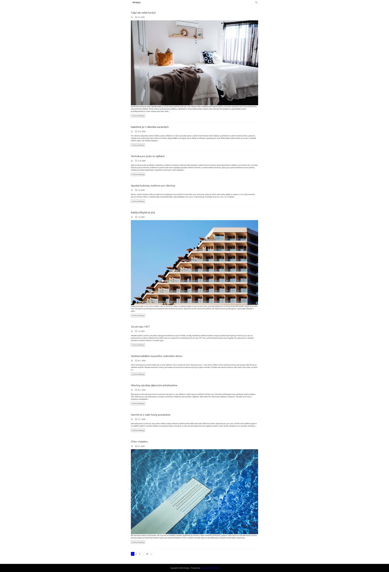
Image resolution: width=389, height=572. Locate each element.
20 (147, 554)
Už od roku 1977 (140, 326)
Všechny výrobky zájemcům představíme (154, 385)
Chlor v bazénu (139, 441)
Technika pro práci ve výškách (148, 156)
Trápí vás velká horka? (143, 12)
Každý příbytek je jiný (143, 212)
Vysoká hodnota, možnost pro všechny (153, 185)
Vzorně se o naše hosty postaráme (150, 414)
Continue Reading (138, 116)
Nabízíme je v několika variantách (150, 127)
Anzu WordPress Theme (210, 568)
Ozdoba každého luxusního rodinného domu (156, 356)
